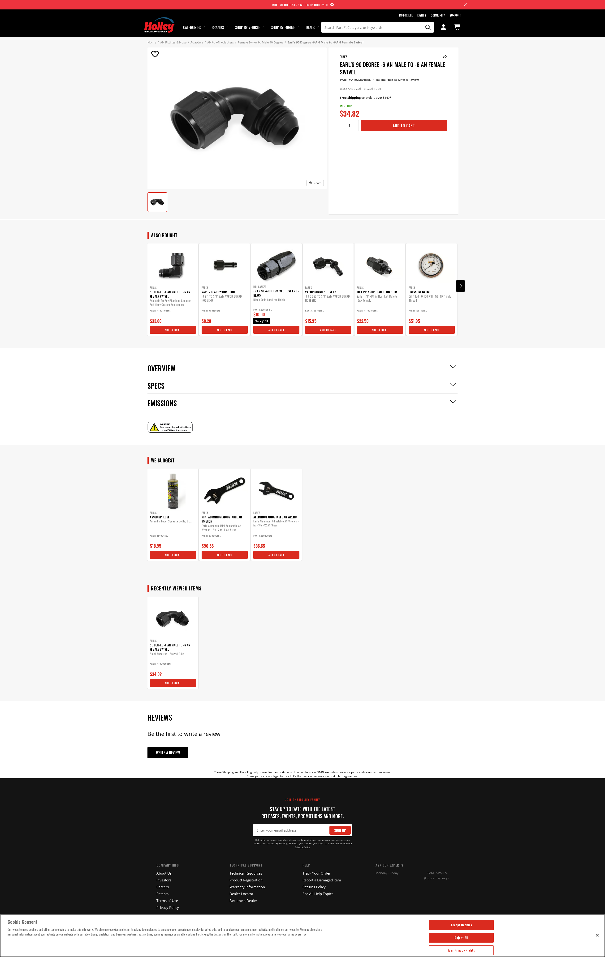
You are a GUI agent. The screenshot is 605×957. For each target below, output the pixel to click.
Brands (218, 27)
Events (421, 15)
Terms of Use (167, 900)
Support (455, 15)
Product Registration (246, 880)
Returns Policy (314, 886)
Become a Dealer (243, 900)
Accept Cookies (461, 925)
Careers (162, 886)
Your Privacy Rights (461, 950)
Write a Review (168, 753)
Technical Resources (245, 873)
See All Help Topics (317, 893)
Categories (192, 27)
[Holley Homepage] (159, 20)
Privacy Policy (302, 847)
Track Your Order (316, 873)
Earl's (343, 57)
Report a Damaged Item (321, 880)
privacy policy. (297, 934)
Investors (163, 880)
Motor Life (406, 15)
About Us (164, 873)
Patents (162, 893)
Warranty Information (247, 886)
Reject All (461, 937)
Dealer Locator (241, 893)
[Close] (597, 935)
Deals (310, 27)
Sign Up (340, 830)
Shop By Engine (283, 27)
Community (438, 15)
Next (460, 286)
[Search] (428, 27)
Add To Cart (404, 125)
